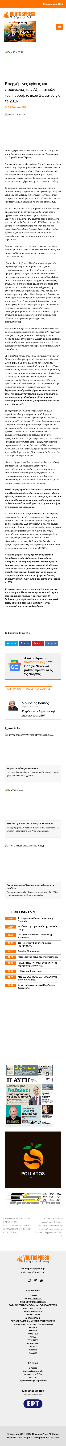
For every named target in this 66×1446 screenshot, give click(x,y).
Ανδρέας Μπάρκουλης (29, 951)
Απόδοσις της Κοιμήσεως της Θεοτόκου (38, 957)
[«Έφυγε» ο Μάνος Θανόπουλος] (33, 749)
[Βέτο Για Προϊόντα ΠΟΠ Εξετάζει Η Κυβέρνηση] (33, 804)
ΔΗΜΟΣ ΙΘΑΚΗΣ (32, 1318)
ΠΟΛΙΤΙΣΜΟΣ (33, 1343)
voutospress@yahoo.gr (33, 1268)
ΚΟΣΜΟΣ (33, 1331)
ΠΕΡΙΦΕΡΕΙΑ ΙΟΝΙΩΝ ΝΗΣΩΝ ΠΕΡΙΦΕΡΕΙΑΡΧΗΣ (33, 1321)
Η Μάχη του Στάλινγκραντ (30, 971)
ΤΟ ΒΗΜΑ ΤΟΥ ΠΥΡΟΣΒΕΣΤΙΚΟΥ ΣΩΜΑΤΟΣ (28, 689)
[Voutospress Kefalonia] (19, 15)
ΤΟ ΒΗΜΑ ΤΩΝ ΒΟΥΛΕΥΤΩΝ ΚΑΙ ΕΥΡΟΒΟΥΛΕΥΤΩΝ (33, 1305)
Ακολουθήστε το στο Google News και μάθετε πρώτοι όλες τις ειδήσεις (38, 666)
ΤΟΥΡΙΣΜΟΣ (33, 1340)
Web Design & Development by (38, 1437)
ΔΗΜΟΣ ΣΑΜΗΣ (33, 1315)
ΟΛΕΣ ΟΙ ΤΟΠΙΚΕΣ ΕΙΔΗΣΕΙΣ (33, 1302)
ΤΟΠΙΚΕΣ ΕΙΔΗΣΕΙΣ (33, 1299)
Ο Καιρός (33, 1368)
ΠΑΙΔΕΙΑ (33, 1353)
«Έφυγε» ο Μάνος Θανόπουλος (22, 768)
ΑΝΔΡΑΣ (33, 1350)
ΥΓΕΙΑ (33, 1337)
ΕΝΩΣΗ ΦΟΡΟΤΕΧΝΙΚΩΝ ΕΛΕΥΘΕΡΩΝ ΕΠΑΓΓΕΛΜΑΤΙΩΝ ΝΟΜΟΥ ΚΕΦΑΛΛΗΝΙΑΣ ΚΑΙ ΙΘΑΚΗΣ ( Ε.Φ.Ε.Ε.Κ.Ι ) (17, 1225)
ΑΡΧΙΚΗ (33, 1296)
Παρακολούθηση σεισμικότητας (33, 1381)
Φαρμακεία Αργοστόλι (33, 1371)
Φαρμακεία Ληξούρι (33, 1374)
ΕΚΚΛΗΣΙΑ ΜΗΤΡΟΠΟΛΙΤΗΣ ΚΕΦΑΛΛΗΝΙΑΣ (33, 1324)
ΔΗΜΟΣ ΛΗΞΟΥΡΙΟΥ (33, 1312)
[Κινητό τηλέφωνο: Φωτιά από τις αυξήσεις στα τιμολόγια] (33, 863)
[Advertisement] (33, 1028)
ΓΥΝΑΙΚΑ (33, 1346)
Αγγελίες (33, 1377)
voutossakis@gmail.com (33, 1272)
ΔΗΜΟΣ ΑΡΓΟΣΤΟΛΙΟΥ (32, 1308)
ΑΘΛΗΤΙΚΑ (33, 1334)
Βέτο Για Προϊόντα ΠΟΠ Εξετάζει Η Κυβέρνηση (30, 823)
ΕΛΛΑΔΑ (33, 1327)
